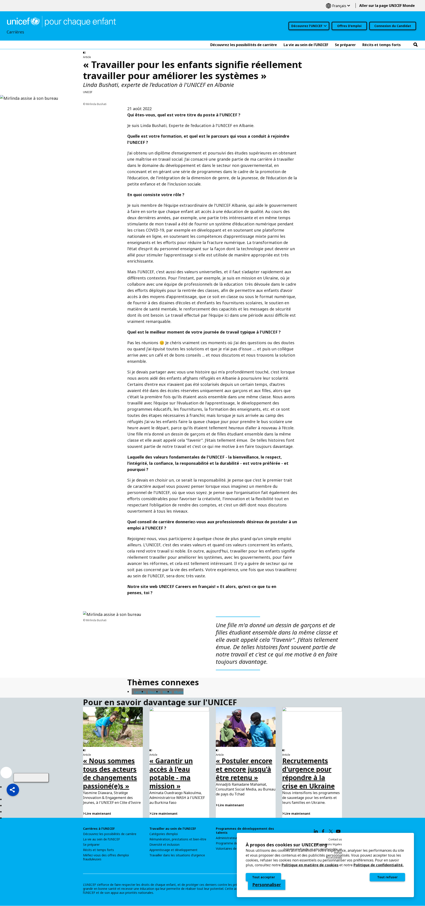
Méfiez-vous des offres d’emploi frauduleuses (106, 857)
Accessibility (334, 857)
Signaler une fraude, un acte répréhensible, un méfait (313, 851)
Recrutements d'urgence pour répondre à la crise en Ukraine (308, 773)
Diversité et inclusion (164, 845)
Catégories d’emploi (163, 834)
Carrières (140, 692)
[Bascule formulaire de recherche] (415, 45)
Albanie (179, 692)
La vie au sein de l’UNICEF (101, 839)
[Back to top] (31, 777)
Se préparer (91, 845)
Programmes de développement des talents (245, 831)
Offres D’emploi (349, 26)
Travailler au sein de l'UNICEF (172, 829)
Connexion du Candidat (392, 26)
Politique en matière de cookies (310, 865)
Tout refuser (387, 877)
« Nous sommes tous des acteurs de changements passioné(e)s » (110, 773)
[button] (13, 790)
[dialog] (325, 865)
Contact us (335, 839)
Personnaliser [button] (266, 885)
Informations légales (328, 844)
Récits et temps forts (98, 850)
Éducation (154, 692)
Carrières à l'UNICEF (99, 829)
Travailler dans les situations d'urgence (177, 855)
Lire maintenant (98, 813)
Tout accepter (263, 877)
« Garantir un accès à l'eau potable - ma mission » (171, 773)
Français (338, 5)
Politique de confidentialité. (379, 865)
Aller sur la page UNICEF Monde (387, 5)
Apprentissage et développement (173, 850)
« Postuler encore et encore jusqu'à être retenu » (244, 769)
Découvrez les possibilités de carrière (109, 834)
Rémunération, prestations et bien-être (177, 839)
